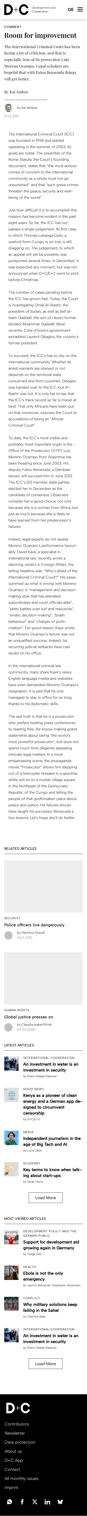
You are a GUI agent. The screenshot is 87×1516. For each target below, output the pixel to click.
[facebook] (22, 1501)
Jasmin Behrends (38, 1285)
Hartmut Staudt (31, 933)
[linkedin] (47, 1501)
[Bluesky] (60, 1501)
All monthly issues (21, 1478)
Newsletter (15, 1433)
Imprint (11, 1487)
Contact (12, 1469)
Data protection (20, 1442)
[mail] (9, 1501)
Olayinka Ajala (36, 1316)
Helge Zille (34, 1254)
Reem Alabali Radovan (42, 1076)
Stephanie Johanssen (66, 1285)
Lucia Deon (34, 1150)
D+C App (14, 1460)
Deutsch (70, 9)
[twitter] (35, 1501)
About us (13, 1451)
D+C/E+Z (33, 1119)
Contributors (17, 1424)
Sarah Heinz (35, 1182)
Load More (45, 1197)
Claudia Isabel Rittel (34, 1025)
